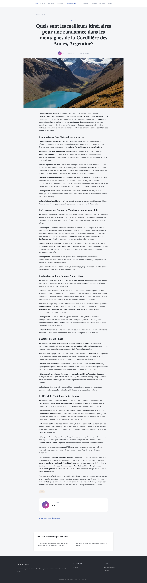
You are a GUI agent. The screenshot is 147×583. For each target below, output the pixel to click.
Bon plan (43, 3)
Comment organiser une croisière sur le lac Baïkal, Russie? (92, 544)
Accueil (38, 14)
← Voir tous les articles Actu (49, 518)
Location (85, 3)
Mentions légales (109, 567)
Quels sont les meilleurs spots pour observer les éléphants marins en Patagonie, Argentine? (53, 544)
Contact (106, 570)
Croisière (60, 3)
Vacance (102, 3)
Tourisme (94, 3)
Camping (51, 3)
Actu (36, 3)
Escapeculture (23, 564)
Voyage (109, 3)
